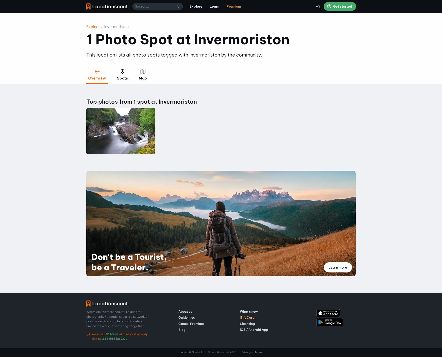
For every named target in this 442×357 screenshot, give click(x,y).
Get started (342, 6)
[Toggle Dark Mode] (318, 6)
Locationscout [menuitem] (107, 6)
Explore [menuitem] (195, 6)
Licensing (247, 324)
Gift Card (247, 317)
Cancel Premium (191, 324)
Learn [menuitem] (214, 6)
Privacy (246, 352)
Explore (93, 26)
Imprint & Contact (191, 352)
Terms (258, 352)
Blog (182, 330)
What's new (249, 311)
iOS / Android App (254, 330)
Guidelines (186, 317)
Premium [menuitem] (234, 6)
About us (185, 311)
